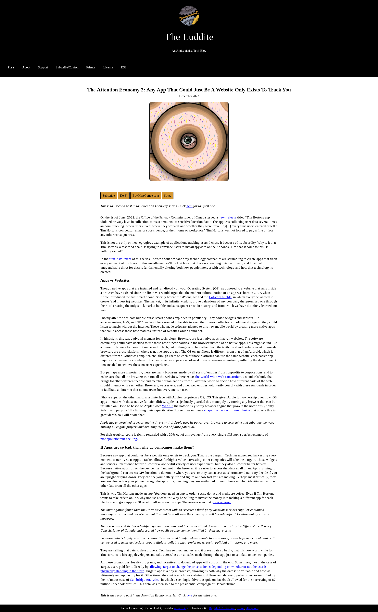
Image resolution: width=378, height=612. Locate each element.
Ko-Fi (123, 195)
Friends (90, 67)
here (189, 206)
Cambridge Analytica (144, 580)
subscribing (181, 608)
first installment (120, 259)
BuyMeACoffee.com (145, 195)
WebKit (167, 406)
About (26, 67)
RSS (124, 67)
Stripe (167, 195)
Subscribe (109, 195)
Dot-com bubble (220, 297)
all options (252, 608)
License (108, 67)
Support (43, 67)
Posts (11, 67)
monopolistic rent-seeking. (119, 439)
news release (227, 217)
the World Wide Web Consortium (218, 377)
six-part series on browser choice (227, 410)
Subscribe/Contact (67, 67)
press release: (221, 502)
